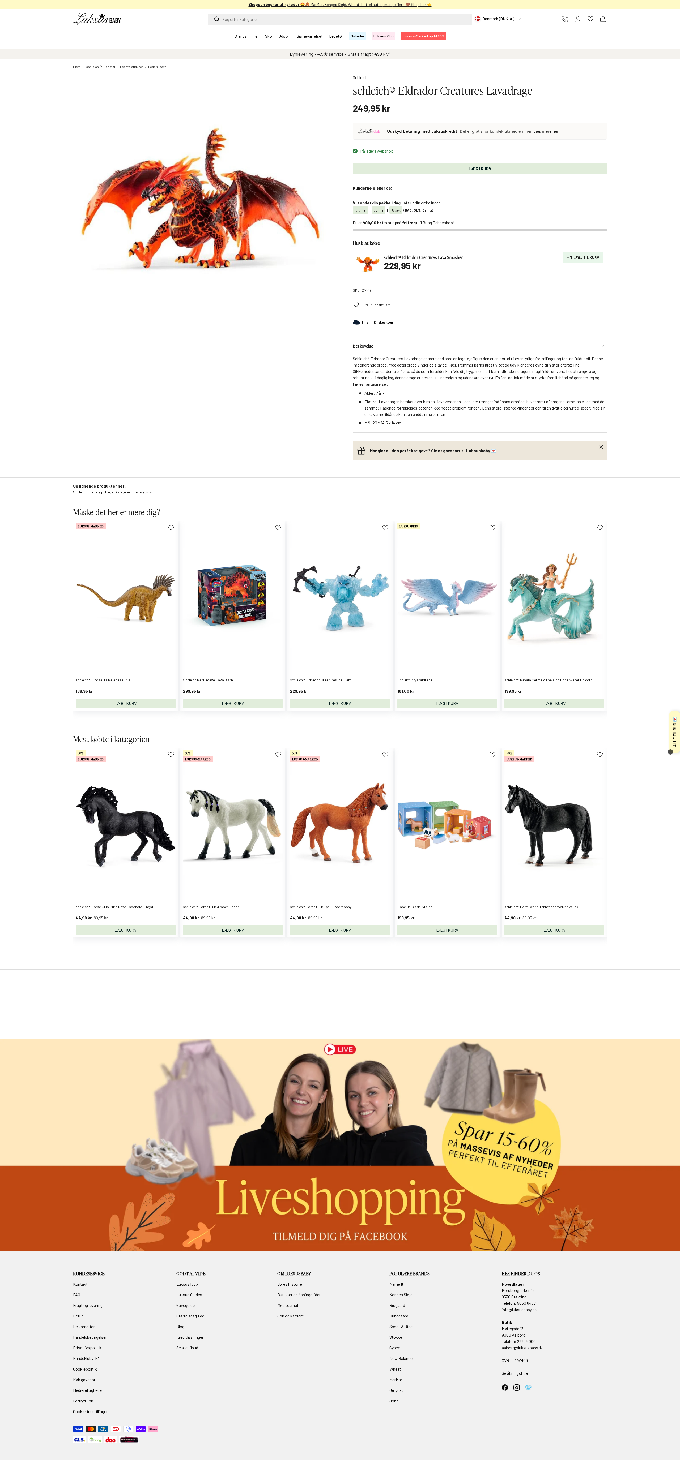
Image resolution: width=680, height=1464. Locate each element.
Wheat (395, 1368)
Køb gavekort (85, 1379)
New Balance (401, 1358)
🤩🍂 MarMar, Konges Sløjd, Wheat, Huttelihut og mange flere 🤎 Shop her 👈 (340, 4)
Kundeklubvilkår (87, 1358)
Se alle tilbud (187, 1347)
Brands (240, 35)
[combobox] (340, 19)
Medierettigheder (88, 1390)
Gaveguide (185, 1305)
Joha (393, 1400)
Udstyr (284, 35)
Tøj (256, 35)
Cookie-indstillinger (90, 1411)
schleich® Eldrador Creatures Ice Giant (321, 680)
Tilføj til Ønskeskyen (377, 322)
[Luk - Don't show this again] (670, 752)
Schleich (92, 66)
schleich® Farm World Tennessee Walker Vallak (541, 907)
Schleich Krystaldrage (414, 680)
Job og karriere (290, 1315)
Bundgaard (398, 1315)
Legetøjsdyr (157, 66)
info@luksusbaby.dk (519, 1309)
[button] (603, 19)
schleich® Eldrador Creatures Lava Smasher (423, 257)
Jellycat (396, 1390)
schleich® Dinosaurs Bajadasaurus (103, 680)
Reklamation (84, 1326)
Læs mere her (546, 131)
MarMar (395, 1379)
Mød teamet (288, 1305)
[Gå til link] (340, 1145)
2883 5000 (526, 1341)
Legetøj (336, 35)
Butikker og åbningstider (299, 1294)
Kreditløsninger (189, 1337)
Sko (268, 35)
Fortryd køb (83, 1400)
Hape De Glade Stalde (414, 907)
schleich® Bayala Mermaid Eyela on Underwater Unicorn (548, 680)
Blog (180, 1326)
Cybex (394, 1347)
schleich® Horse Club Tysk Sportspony (320, 907)
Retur (78, 1315)
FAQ (76, 1294)
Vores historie (289, 1283)
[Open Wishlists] (590, 19)
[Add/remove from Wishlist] (171, 528)
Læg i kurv (480, 168)
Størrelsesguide (190, 1315)
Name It (396, 1283)
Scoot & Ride (401, 1326)
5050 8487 (526, 1303)
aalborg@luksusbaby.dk (522, 1347)
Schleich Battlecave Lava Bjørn (208, 680)
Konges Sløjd (401, 1294)
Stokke (395, 1337)
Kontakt (80, 1283)
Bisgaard (397, 1305)
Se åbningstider (515, 1373)
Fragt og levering (88, 1305)
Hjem (77, 66)
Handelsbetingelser (90, 1337)
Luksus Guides (189, 1294)
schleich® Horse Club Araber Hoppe (211, 907)
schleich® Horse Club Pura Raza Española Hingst (115, 907)
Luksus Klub (187, 1283)
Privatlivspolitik (87, 1347)
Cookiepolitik (85, 1368)
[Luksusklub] (370, 131)
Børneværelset (309, 35)
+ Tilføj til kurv (583, 257)
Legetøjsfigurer (131, 66)
